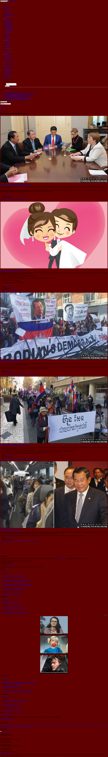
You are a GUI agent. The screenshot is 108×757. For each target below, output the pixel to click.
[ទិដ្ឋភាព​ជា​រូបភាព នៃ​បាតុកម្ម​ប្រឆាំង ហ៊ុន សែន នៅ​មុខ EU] (54, 358)
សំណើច (6, 74)
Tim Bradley (16, 725)
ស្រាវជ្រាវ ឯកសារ (8, 56)
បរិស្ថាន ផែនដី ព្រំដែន (8, 15)
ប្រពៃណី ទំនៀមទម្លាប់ (8, 28)
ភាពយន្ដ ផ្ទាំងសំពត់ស (8, 27)
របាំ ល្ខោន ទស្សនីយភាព (9, 23)
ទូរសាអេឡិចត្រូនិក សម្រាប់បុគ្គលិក (6, 719)
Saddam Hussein (26, 726)
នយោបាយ (7, 10)
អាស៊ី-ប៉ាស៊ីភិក (7, 6)
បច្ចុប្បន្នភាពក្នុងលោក (15, 198)
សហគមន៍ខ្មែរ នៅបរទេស (34, 373)
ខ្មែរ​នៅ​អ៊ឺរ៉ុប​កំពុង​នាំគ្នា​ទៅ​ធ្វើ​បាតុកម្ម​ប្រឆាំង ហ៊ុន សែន (10, 530)
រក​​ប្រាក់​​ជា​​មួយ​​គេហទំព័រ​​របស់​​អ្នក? (6, 714)
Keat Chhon (69, 725)
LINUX (4, 726)
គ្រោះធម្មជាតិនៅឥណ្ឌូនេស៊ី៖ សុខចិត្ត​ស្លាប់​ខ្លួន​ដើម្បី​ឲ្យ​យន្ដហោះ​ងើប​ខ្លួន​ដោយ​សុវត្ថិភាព (19, 682)
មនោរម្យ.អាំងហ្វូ (8, 195)
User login (6, 79)
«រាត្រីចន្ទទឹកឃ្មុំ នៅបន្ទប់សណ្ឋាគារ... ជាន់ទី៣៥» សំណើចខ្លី (11, 270)
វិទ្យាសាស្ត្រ (6, 50)
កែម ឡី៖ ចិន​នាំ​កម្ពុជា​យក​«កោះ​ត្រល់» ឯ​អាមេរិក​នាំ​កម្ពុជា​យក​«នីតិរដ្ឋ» (16, 580)
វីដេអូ (3, 62)
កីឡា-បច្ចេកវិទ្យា (5, 40)
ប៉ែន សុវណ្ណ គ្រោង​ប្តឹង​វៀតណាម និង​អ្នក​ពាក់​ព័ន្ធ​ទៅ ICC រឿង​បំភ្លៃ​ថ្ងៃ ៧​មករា (17, 585)
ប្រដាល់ (6, 42)
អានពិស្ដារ (2, 201)
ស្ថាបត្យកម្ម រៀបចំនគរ (8, 20)
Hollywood (21, 726)
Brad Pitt (31, 726)
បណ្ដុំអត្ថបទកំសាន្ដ (8, 77)
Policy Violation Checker (75, 725)
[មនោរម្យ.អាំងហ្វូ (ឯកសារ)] (12, 1)
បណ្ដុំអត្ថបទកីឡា (7, 47)
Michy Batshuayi (64, 725)
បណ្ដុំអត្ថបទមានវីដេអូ (8, 64)
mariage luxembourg (95, 725)
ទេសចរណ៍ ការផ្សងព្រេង (9, 67)
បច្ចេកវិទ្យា (6, 49)
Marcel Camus (82, 725)
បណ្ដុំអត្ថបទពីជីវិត (8, 39)
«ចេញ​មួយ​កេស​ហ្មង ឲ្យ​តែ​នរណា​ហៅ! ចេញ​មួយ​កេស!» (13, 710)
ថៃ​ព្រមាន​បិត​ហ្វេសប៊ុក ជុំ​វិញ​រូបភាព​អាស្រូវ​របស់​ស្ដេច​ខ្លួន (13, 589)
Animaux (9, 726)
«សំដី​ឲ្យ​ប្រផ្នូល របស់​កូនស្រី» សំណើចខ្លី (10, 705)
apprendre (59, 725)
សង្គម (6, 11)
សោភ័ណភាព (7, 35)
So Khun (44, 725)
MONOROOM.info (62, 558)
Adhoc (12, 725)
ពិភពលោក (7, 8)
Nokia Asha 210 (24, 725)
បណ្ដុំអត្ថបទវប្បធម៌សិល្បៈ (9, 30)
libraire (18, 726)
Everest (47, 725)
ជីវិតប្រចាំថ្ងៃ (7, 33)
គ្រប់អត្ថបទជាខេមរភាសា (8, 198)
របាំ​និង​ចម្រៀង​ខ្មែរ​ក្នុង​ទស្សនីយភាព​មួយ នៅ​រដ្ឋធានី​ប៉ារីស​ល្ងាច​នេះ (15, 612)
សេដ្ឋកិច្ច (6, 12)
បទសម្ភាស (7, 58)
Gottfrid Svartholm (88, 725)
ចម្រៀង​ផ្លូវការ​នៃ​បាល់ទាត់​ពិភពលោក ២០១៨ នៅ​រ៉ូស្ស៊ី (13, 608)
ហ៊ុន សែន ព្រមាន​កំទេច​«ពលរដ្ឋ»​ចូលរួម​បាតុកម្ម (12, 594)
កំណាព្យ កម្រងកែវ (8, 73)
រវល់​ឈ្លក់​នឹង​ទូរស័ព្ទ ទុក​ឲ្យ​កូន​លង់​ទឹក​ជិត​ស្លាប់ (11, 687)
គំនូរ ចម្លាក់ (7, 21)
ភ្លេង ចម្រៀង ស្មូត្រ (8, 22)
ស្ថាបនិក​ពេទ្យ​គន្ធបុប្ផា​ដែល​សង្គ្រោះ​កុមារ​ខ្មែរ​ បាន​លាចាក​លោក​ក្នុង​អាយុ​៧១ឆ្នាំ (17, 691)
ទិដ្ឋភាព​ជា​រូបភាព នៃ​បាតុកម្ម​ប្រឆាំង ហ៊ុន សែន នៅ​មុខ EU (11, 361)
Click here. (12, 88)
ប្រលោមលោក (7, 72)
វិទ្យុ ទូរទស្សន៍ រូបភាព (8, 26)
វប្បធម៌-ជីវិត (5, 18)
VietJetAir (103, 725)
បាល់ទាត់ (6, 41)
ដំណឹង (4, 3)
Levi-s (100, 725)
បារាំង (6, 5)
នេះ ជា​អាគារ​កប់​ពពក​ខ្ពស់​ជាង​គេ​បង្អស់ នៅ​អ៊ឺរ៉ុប (12, 603)
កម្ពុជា (6, 4)
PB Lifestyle (30, 725)
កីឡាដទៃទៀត (7, 45)
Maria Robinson (55, 725)
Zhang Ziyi (51, 725)
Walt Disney (14, 726)
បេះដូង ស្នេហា (7, 36)
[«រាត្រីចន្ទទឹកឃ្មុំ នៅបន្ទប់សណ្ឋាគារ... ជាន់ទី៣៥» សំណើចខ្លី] (54, 268)
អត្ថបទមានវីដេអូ (6, 373)
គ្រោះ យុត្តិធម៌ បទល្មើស (9, 14)
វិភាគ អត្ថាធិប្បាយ (8, 55)
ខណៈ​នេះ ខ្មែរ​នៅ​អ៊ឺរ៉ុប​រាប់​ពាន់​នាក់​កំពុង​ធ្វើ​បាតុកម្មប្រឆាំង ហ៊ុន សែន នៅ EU (14, 445)
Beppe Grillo (34, 725)
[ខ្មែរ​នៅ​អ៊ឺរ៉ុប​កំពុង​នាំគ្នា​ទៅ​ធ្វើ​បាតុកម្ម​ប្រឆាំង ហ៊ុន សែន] (54, 527)
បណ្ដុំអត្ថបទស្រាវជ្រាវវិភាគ (9, 61)
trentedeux (8, 725)
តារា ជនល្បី (7, 66)
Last (3, 552)
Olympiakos (20, 725)
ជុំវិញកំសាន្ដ (14, 289)
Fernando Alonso (39, 725)
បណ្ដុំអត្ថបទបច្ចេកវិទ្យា (8, 53)
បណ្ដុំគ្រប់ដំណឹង (7, 17)
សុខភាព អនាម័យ (8, 34)
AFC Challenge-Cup (3, 725)
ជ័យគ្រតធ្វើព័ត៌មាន (8, 71)
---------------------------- (9, 9)
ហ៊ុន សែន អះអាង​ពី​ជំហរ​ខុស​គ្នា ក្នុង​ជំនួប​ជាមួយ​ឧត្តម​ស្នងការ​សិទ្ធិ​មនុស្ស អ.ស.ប (15, 184)
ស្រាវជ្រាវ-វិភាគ (5, 54)
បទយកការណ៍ (7, 59)
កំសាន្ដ (4, 65)
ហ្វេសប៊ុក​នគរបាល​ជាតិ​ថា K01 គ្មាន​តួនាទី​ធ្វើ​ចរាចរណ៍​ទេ (13, 576)
